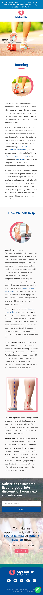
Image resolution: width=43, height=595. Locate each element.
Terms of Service (16, 591)
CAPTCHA (5, 500)
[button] (38, 590)
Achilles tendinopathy (18, 150)
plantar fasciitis (23, 146)
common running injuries (17, 156)
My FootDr (15, 589)
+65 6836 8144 (14, 536)
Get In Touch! (21, 551)
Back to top (29, 591)
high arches (20, 159)
